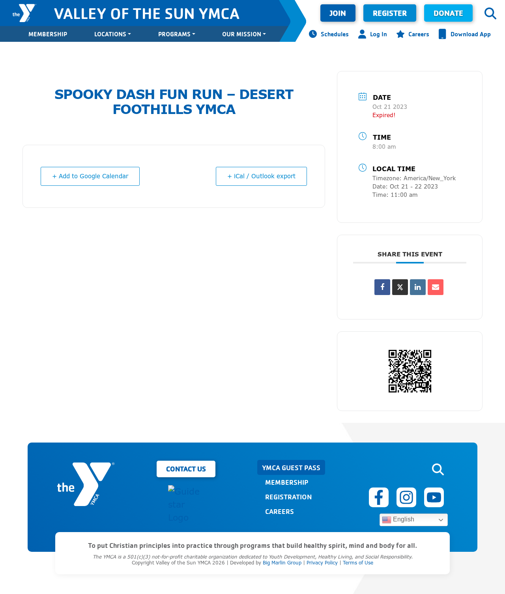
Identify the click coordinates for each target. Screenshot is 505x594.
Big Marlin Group (282, 562)
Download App (471, 34)
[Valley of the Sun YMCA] (24, 13)
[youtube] (434, 497)
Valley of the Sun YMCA (146, 13)
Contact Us (186, 468)
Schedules (335, 34)
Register (390, 13)
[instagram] (406, 497)
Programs (174, 34)
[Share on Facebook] (382, 287)
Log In (378, 34)
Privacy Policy (322, 562)
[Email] (435, 287)
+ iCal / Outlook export (261, 176)
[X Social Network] (400, 287)
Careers (418, 34)
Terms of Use (358, 562)
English (402, 519)
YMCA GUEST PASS (291, 467)
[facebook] (379, 497)
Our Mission (241, 34)
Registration (288, 496)
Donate (448, 13)
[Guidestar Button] (186, 504)
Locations (110, 34)
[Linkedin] (418, 287)
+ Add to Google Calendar (90, 176)
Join (338, 13)
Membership (47, 34)
